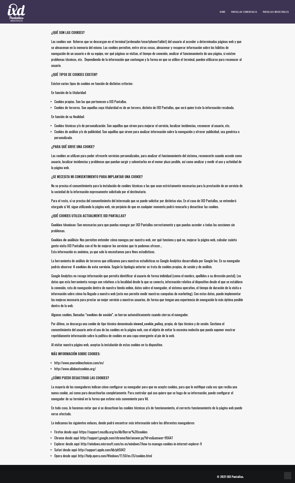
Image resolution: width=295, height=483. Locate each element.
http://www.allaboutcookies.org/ (75, 368)
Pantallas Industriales (276, 11)
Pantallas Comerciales (244, 11)
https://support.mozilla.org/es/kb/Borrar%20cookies (113, 431)
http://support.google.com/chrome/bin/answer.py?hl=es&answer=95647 (126, 437)
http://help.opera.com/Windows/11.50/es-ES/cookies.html (115, 455)
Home (223, 11)
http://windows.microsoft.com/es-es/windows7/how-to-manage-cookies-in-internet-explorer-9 (141, 443)
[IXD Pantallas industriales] (16, 12)
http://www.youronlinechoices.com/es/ (79, 362)
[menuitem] (224, 12)
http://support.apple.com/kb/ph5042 (101, 449)
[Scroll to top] (287, 475)
